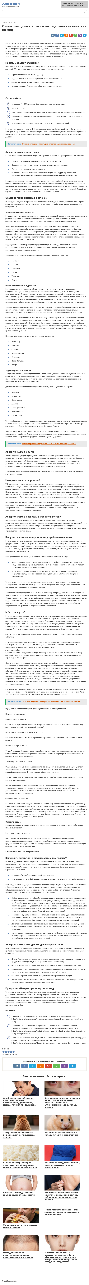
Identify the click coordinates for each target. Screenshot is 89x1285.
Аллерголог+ (11, 4)
